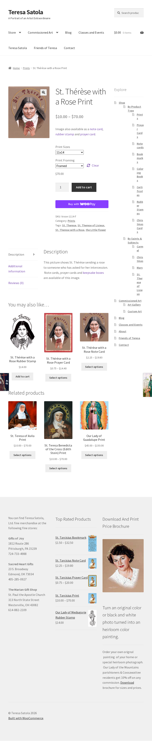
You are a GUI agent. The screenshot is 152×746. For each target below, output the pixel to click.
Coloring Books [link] (140, 174)
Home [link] (16, 68)
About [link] (122, 331)
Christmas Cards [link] (140, 226)
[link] (22, 341)
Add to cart (84, 187)
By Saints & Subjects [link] (135, 240)
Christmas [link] (140, 259)
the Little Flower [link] (96, 230)
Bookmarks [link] (140, 158)
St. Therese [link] (69, 225)
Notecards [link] (140, 145)
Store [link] (12, 32)
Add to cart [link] (22, 376)
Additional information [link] (16, 268)
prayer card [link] (87, 134)
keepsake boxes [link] (93, 273)
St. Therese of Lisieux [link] (91, 225)
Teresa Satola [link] (25, 12)
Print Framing (65, 160)
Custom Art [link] (135, 311)
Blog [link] (68, 32)
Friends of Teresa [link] (45, 48)
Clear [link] (95, 165)
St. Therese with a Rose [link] (69, 230)
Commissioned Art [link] (40, 32)
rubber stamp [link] (64, 134)
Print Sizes (62, 147)
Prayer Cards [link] (140, 130)
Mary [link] (140, 267)
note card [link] (96, 129)
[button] (43, 92)
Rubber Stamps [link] (140, 207)
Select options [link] (58, 377)
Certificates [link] (140, 191)
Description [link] (16, 254)
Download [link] (127, 682)
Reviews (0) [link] (16, 283)
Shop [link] (122, 102)
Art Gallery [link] (134, 304)
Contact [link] (69, 48)
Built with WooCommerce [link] (25, 718)
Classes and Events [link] (91, 32)
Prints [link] (26, 68)
